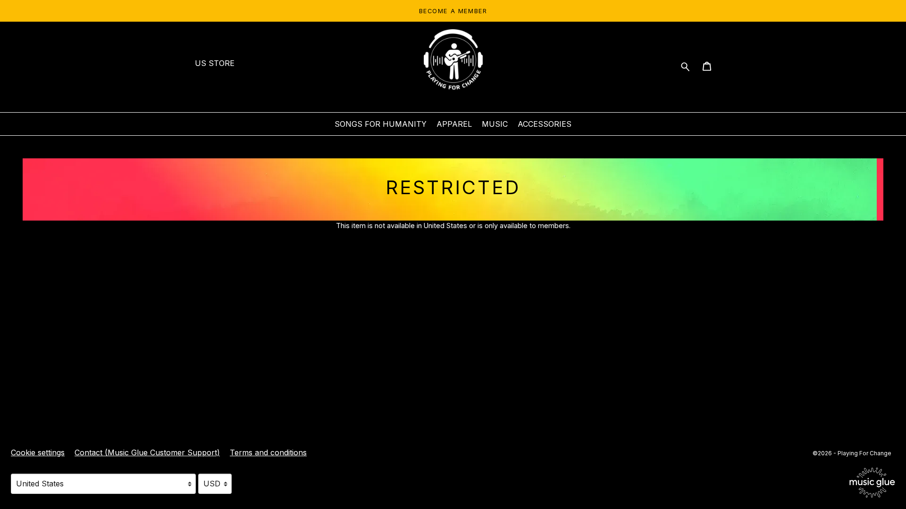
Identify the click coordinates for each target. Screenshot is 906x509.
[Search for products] (685, 66)
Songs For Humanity (381, 124)
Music (495, 124)
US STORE (215, 63)
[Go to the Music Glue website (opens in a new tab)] (872, 483)
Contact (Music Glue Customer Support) (147, 452)
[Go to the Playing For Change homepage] (453, 59)
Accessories (544, 124)
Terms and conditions (268, 452)
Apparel (454, 124)
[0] (707, 68)
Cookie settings (38, 452)
